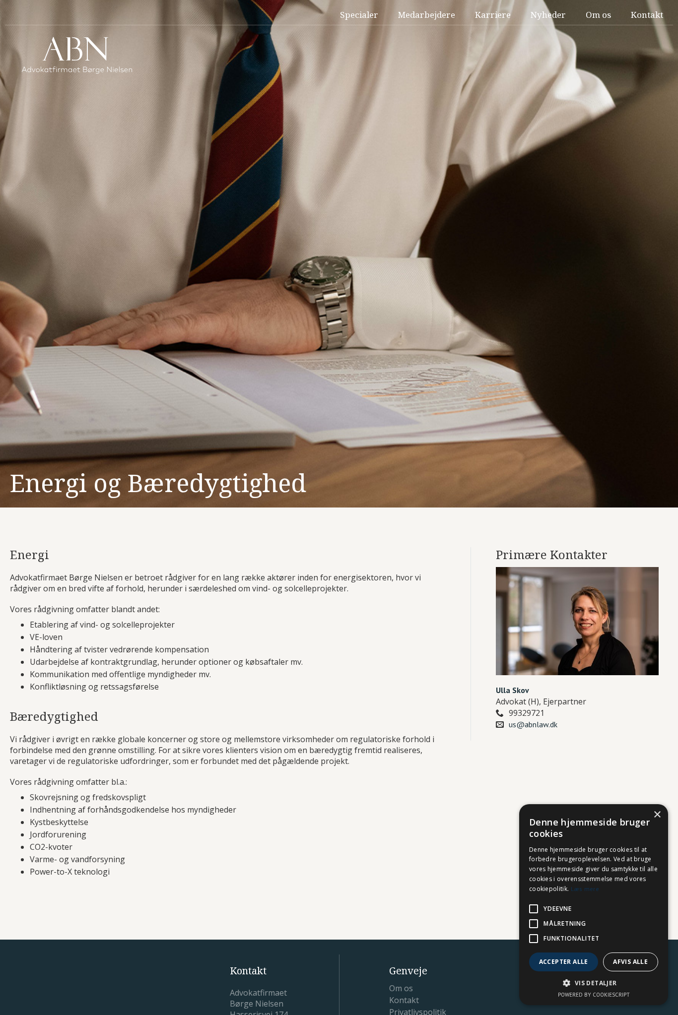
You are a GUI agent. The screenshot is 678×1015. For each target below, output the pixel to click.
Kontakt (647, 14)
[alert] (593, 904)
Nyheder (548, 14)
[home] (77, 55)
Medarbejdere (426, 14)
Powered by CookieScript (594, 994)
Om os (598, 14)
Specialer (359, 14)
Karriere (493, 14)
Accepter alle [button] (563, 961)
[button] (593, 983)
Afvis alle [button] (630, 961)
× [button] (657, 815)
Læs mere (585, 888)
